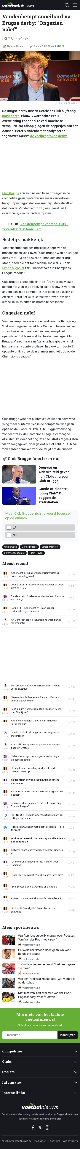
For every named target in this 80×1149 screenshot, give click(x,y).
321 (62, 46)
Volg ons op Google (18, 38)
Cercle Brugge (29, 546)
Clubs (7, 1061)
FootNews (54, 1140)
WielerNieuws (70, 1140)
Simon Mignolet (13, 268)
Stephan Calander (16, 46)
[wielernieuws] (40, 1106)
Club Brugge (10, 193)
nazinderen (11, 116)
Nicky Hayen (36, 553)
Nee (15, 535)
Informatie (11, 1082)
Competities (12, 1051)
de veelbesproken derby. (49, 136)
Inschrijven (67, 1035)
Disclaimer (40, 1140)
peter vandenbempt (14, 553)
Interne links (13, 1093)
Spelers (8, 1072)
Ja (14, 527)
